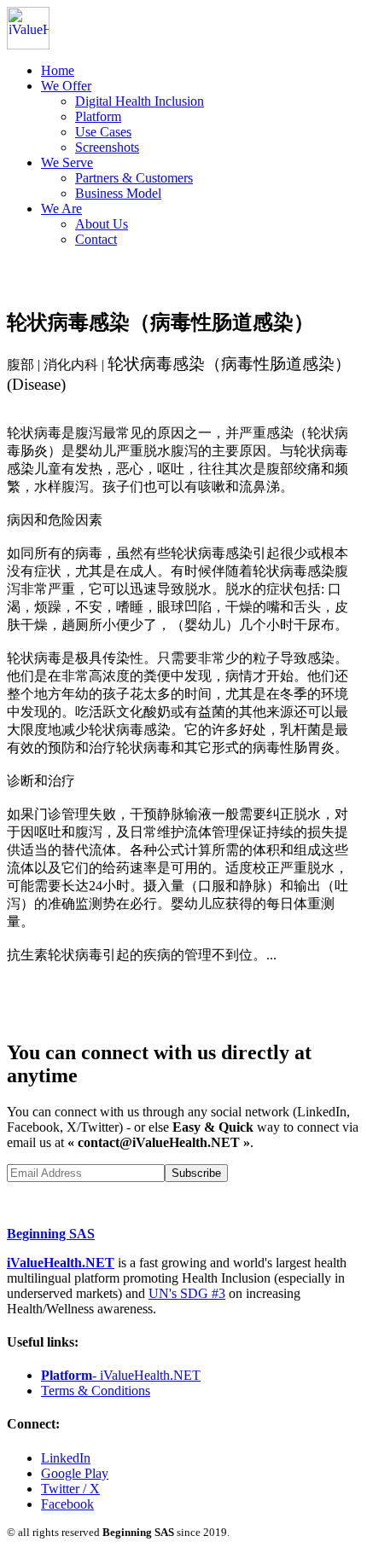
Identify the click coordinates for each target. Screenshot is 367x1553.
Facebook (67, 1504)
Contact (96, 239)
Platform (98, 116)
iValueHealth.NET (60, 1262)
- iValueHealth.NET (121, 1375)
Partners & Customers (134, 178)
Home (57, 70)
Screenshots (107, 147)
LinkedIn (65, 1458)
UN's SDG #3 (187, 1293)
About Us (101, 224)
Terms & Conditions (95, 1390)
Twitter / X (70, 1488)
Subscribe (196, 1173)
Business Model (118, 193)
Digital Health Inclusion (139, 101)
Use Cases (103, 132)
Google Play (74, 1473)
